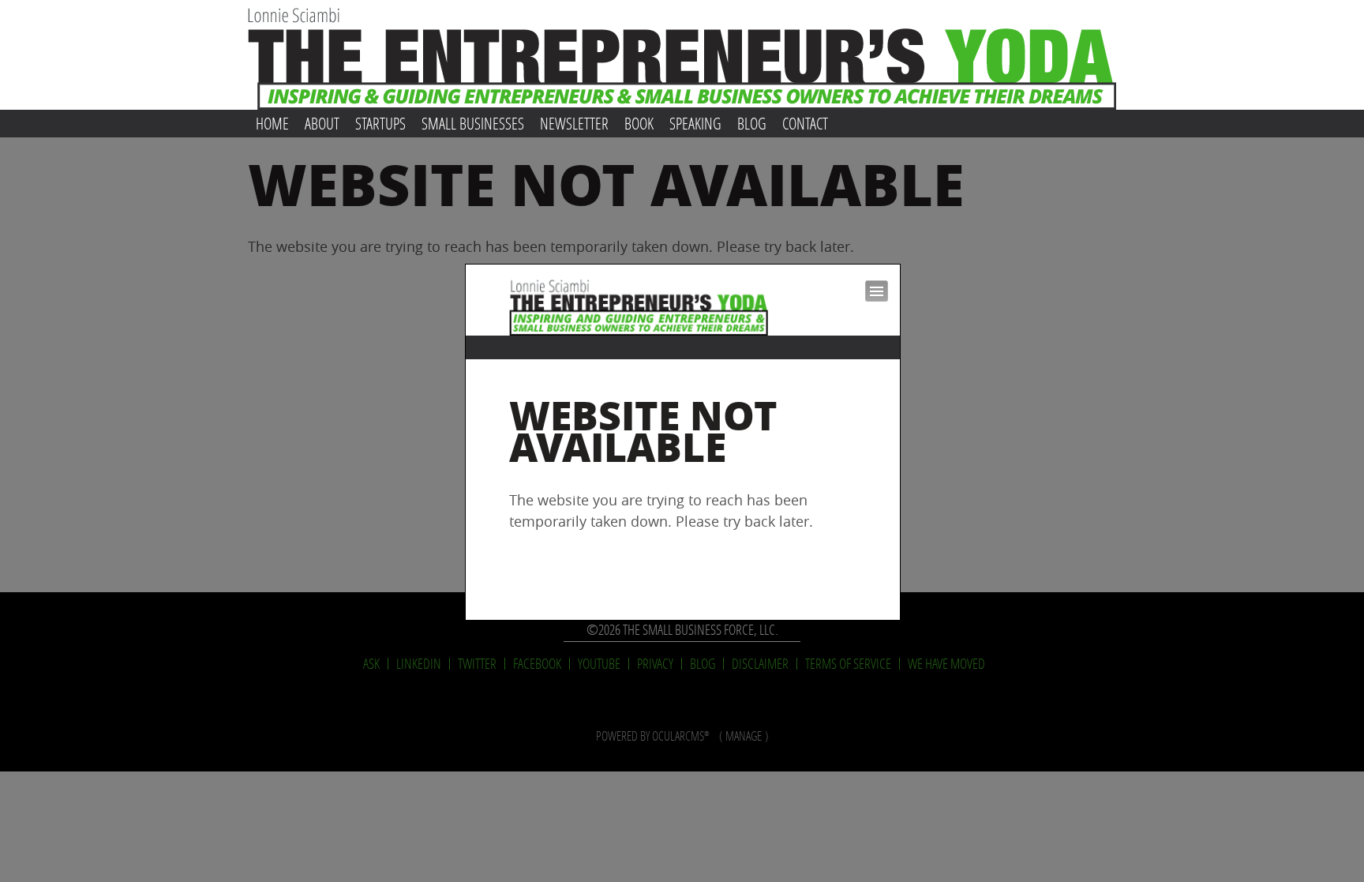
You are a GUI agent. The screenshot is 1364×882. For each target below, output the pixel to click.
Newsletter (574, 123)
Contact (805, 123)
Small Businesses (473, 123)
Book (639, 123)
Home (272, 123)
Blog (751, 123)
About (322, 123)
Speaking (695, 123)
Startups (380, 123)
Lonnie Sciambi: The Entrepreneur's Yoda (682, 55)
